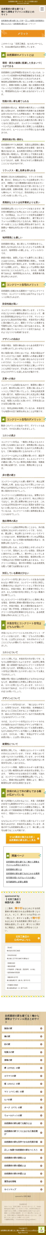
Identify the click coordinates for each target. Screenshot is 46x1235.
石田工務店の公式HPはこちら (22, 938)
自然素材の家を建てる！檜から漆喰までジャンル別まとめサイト (17, 12)
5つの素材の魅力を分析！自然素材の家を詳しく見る (22, 838)
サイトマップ (10, 1189)
